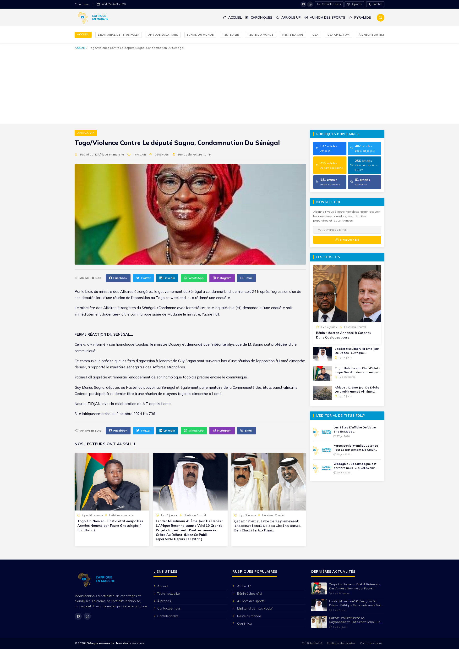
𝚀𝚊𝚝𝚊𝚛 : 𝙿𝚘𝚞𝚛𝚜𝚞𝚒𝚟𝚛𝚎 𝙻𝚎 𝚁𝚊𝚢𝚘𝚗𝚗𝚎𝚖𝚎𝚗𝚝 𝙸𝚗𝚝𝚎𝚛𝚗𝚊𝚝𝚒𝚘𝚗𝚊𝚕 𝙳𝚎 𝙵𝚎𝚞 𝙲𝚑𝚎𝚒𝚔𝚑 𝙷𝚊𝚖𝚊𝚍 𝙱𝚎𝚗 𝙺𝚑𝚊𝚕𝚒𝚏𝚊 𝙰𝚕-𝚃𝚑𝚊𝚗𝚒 (267, 525)
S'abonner (349, 239)
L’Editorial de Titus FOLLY (118, 34)
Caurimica (244, 623)
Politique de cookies (341, 643)
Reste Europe (292, 34)
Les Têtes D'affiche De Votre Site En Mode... (354, 429)
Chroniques (261, 17)
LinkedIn (169, 278)
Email (248, 278)
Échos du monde (200, 34)
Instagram (224, 278)
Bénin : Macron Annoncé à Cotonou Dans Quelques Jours (343, 335)
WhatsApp (196, 278)
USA (315, 34)
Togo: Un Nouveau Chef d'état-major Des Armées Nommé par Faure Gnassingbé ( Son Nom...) (110, 525)
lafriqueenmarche (96, 413)
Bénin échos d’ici (249, 593)
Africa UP (85, 132)
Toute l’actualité (168, 593)
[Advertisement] (229, 86)
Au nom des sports (327, 17)
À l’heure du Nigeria (375, 34)
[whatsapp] (310, 4)
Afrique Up (290, 17)
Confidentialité (168, 616)
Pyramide (362, 17)
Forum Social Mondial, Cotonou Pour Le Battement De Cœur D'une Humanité (355, 448)
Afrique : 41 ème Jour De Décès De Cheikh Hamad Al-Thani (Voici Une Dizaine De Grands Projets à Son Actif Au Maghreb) (357, 390)
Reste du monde (260, 34)
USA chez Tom (339, 34)
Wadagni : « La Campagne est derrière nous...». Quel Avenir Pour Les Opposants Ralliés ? (355, 466)
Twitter (145, 278)
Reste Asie (231, 34)
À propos (356, 4)
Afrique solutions (163, 34)
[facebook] (303, 4)
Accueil (234, 17)
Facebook (120, 278)
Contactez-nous (331, 4)
